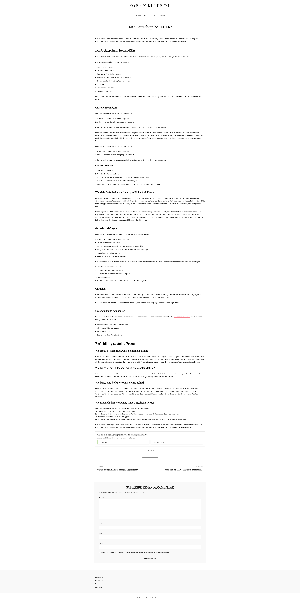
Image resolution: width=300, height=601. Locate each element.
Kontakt (162, 15)
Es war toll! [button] (104, 442)
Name (101, 524)
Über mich (98, 587)
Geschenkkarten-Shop (182, 317)
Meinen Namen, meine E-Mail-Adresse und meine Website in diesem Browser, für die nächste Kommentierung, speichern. (135, 552)
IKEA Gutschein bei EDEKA (151, 456)
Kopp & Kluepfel (150, 5)
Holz (145, 15)
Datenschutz (99, 577)
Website (101, 543)
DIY (150, 15)
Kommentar (102, 497)
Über (155, 15)
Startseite (138, 15)
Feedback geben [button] (158, 442)
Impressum (99, 580)
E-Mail (101, 533)
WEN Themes (161, 597)
